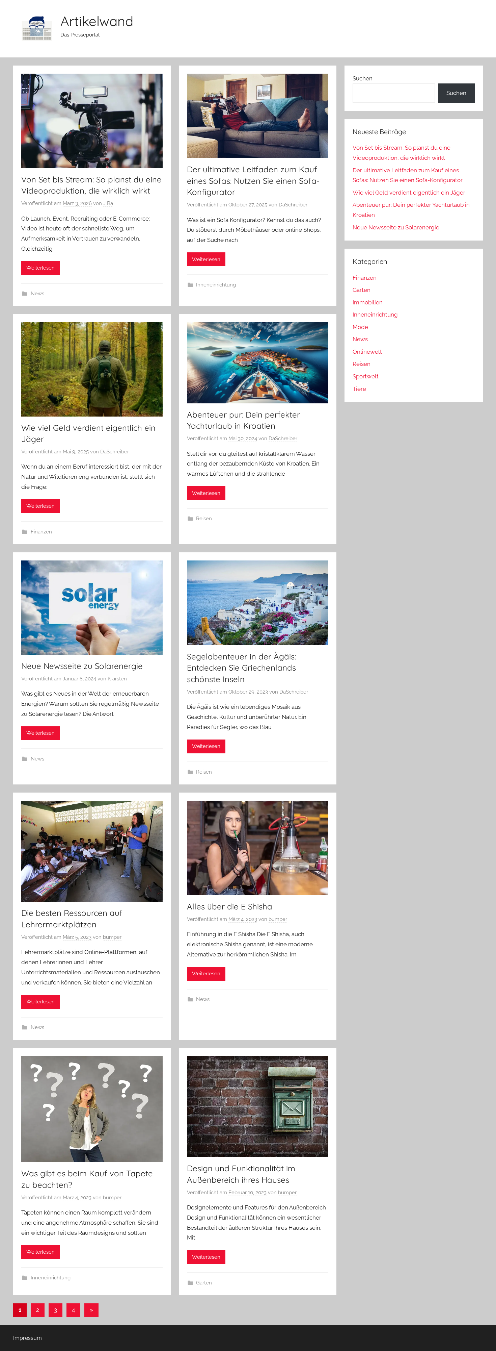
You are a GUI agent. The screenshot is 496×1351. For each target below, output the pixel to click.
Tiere (359, 388)
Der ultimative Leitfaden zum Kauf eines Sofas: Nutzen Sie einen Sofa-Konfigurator (253, 180)
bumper (112, 937)
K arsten (117, 679)
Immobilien (368, 302)
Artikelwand (96, 20)
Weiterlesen (40, 268)
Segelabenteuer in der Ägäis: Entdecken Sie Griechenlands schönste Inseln (241, 667)
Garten (204, 1283)
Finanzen (41, 532)
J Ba (108, 203)
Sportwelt (366, 376)
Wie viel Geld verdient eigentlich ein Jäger (409, 192)
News (37, 294)
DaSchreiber (293, 205)
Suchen (363, 78)
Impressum (27, 1338)
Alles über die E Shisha (229, 906)
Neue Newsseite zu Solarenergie (82, 666)
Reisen (204, 519)
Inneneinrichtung (216, 285)
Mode (360, 327)
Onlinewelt (367, 351)
